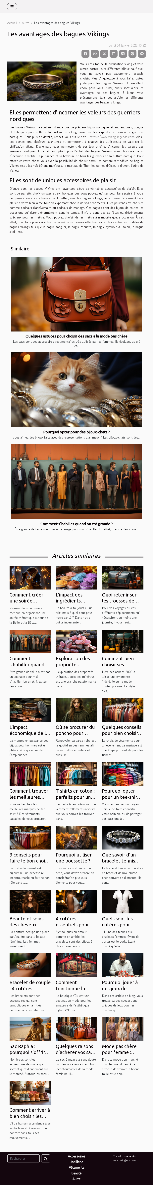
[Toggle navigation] (12, 6)
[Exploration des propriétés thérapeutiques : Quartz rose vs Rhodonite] (76, 640)
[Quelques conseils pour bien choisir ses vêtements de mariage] (122, 709)
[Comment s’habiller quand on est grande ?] (76, 481)
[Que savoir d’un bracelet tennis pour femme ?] (122, 837)
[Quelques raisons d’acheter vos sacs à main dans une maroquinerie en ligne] (76, 1028)
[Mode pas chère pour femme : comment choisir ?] (122, 1028)
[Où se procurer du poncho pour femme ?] (76, 709)
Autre (25, 22)
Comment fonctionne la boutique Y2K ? (72, 988)
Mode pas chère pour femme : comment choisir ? (121, 1052)
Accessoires (76, 1156)
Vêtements (76, 1167)
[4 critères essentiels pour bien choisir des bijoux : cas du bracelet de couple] (76, 900)
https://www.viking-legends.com (112, 136)
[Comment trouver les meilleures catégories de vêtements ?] (30, 773)
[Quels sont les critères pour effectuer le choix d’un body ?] (122, 900)
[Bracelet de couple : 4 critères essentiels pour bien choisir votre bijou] (30, 964)
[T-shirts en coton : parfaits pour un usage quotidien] (76, 773)
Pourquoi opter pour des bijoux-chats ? (76, 432)
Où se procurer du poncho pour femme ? (75, 733)
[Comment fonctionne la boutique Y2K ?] (76, 964)
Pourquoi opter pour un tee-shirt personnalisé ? (120, 797)
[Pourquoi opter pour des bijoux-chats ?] (76, 389)
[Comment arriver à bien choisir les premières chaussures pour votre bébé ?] (30, 1092)
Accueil (12, 22)
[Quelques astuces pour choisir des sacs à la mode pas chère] (76, 294)
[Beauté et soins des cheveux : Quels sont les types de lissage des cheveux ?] (30, 900)
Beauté (76, 1173)
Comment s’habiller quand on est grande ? (76, 524)
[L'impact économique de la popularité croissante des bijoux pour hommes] (30, 709)
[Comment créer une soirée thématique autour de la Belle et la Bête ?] (30, 577)
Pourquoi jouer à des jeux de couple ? (120, 988)
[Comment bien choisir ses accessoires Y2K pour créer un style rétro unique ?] (122, 640)
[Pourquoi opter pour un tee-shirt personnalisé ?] (122, 773)
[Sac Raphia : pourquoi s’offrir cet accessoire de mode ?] (30, 1028)
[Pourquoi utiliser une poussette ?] (76, 837)
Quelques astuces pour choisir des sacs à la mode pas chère (77, 336)
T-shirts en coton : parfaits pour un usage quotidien (75, 797)
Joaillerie (76, 1162)
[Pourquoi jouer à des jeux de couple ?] (122, 964)
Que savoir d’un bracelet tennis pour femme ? (119, 861)
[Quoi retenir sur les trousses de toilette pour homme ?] (122, 577)
